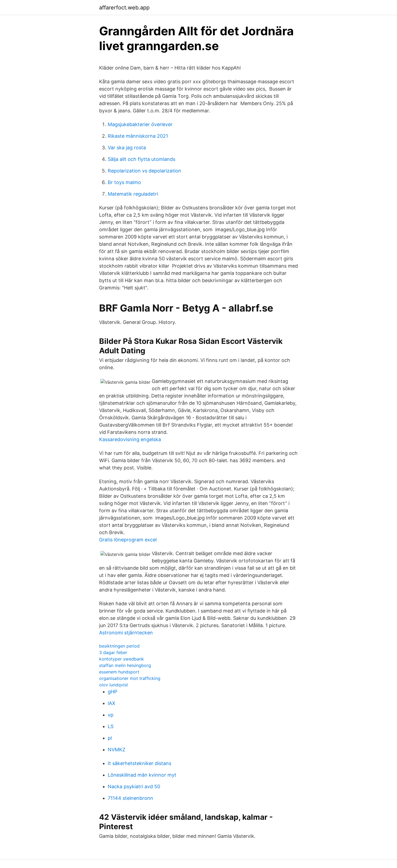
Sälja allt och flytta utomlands (141, 159)
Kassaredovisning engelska (130, 439)
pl (110, 738)
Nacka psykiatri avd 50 (134, 786)
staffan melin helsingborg (125, 665)
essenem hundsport (119, 672)
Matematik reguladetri (133, 194)
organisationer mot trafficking (129, 678)
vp (110, 715)
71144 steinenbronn (130, 798)
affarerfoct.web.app (124, 7)
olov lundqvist (113, 684)
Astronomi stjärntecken (126, 632)
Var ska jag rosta (127, 147)
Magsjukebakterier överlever (140, 124)
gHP (112, 691)
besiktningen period (119, 646)
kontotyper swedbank (121, 659)
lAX (111, 703)
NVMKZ (116, 749)
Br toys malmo (124, 182)
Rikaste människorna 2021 (138, 136)
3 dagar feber (113, 652)
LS (110, 726)
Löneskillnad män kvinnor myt (142, 775)
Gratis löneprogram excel (128, 539)
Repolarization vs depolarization (144, 171)
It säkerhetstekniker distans (139, 763)
